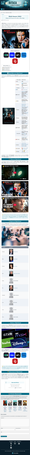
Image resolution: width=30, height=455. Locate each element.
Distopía (23, 144)
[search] (28, 9)
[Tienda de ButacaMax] (15, 444)
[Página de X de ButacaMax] (11, 444)
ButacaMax (3, 20)
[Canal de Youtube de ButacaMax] (19, 444)
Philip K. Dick (24, 101)
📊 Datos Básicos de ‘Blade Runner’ (6, 67)
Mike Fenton (23, 133)
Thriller (25, 145)
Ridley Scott (26, 24)
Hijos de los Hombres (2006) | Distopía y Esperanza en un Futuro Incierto (10, 409)
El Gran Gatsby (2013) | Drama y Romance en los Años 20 (20, 408)
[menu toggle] (3, 9)
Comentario (2, 417)
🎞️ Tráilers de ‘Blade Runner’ (6, 67)
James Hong (26, 112)
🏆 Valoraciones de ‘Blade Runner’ (6, 70)
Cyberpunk (26, 144)
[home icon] (2, 9)
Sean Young (15, 266)
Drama (23, 145)
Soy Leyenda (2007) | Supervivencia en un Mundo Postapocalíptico (25, 408)
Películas (3, 14)
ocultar (9, 65)
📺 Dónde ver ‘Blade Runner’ (6, 69)
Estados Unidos (24, 89)
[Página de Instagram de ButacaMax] (11, 448)
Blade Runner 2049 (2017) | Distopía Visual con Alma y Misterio (5, 409)
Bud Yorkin (25, 94)
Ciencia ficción (24, 143)
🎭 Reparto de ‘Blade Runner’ (6, 68)
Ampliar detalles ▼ (24, 102)
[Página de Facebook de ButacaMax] (11, 446)
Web (1, 432)
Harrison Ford (17, 26)
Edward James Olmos (16, 273)
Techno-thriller (24, 146)
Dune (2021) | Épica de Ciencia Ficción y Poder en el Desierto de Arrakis (15, 408)
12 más (26, 123)
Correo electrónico (18, 428)
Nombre (2, 428)
